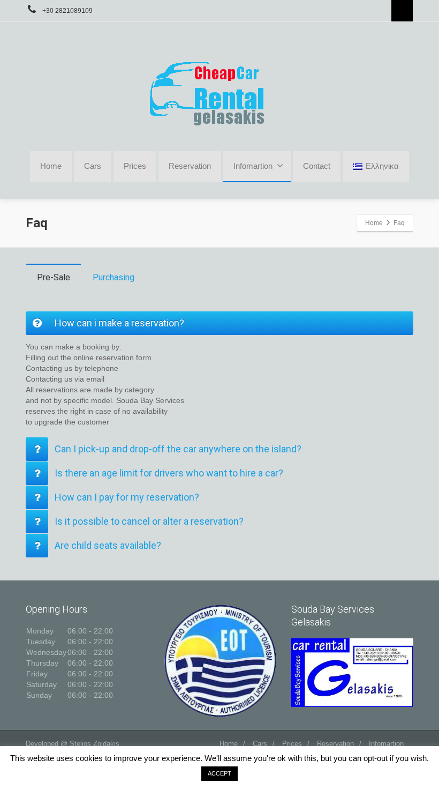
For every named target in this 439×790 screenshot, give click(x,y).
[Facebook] (402, 10)
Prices (135, 165)
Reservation (190, 165)
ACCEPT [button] (219, 773)
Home (51, 165)
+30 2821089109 (67, 10)
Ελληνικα (382, 165)
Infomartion (386, 744)
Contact (316, 165)
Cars (92, 165)
